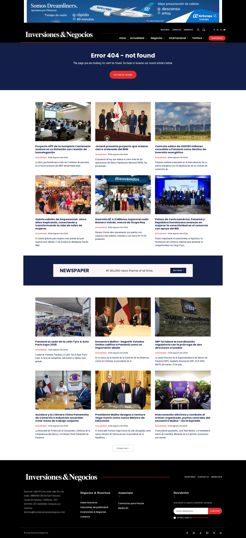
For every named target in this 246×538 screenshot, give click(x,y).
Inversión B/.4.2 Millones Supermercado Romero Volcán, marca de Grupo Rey (121, 220)
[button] (203, 29)
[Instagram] (217, 30)
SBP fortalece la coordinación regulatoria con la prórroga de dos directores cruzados (178, 344)
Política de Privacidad (200, 517)
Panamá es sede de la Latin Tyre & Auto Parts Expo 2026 (62, 343)
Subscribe (215, 511)
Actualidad (41, 157)
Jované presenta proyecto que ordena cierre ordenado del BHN (121, 147)
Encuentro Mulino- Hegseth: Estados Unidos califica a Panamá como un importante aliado (119, 344)
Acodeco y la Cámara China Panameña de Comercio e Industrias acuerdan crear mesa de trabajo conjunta (62, 418)
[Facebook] (214, 30)
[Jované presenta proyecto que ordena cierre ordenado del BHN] (123, 121)
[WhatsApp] (221, 533)
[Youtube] (224, 30)
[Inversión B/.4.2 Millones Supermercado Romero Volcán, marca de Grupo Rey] (123, 194)
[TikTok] (200, 533)
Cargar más (122, 448)
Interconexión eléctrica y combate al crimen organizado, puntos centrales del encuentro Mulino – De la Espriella (182, 418)
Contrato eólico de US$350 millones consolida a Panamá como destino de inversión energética (180, 149)
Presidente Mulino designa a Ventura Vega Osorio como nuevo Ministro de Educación (120, 418)
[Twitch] (207, 533)
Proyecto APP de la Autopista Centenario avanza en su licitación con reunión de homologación (63, 149)
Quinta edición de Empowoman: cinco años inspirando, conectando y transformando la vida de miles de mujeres (60, 223)
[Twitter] (221, 30)
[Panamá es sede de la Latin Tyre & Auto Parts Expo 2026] (63, 316)
